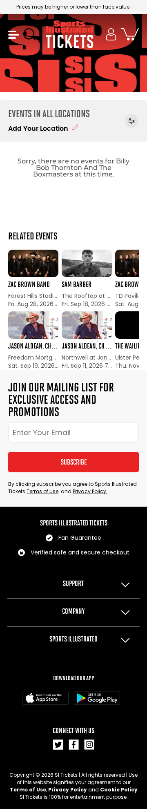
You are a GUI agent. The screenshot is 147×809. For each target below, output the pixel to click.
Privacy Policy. (90, 491)
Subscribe (74, 462)
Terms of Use (42, 491)
